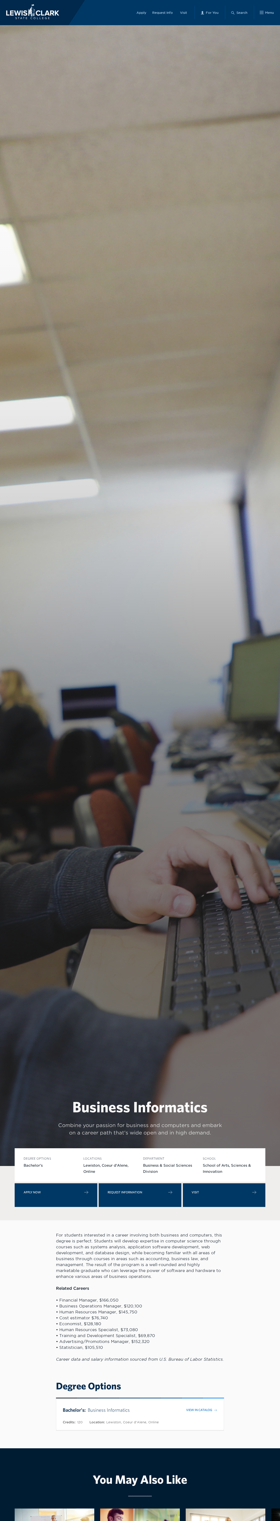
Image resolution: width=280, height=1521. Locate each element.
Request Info (162, 12)
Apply (141, 12)
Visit (183, 12)
